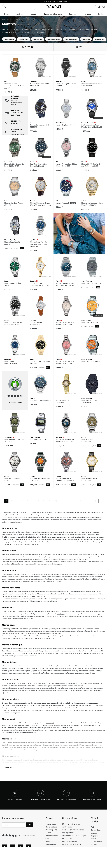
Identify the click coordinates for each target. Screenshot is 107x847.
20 (50, 501)
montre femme (21, 554)
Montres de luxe (99, 39)
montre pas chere (12, 683)
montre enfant (43, 579)
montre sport (50, 723)
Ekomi (33, 836)
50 (68, 501)
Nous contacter (50, 824)
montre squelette (54, 703)
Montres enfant (37, 39)
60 (75, 501)
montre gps (60, 614)
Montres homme (9, 39)
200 (88, 501)
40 (62, 501)
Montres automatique (53, 39)
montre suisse (18, 743)
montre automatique (66, 653)
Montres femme (23, 39)
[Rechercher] (5, 7)
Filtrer (29, 47)
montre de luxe (89, 673)
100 (81, 501)
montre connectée (26, 591)
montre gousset (9, 629)
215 (95, 501)
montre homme (7, 534)
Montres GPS (86, 39)
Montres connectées (71, 39)
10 (44, 501)
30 (56, 501)
